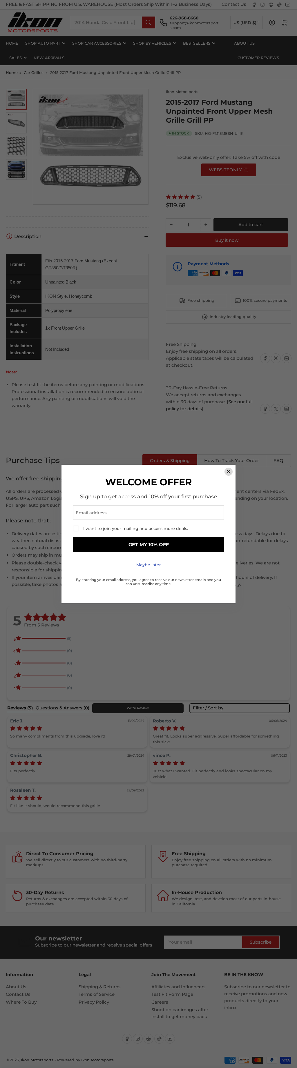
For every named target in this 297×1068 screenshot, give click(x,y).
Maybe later (148, 564)
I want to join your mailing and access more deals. (135, 528)
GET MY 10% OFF (148, 544)
